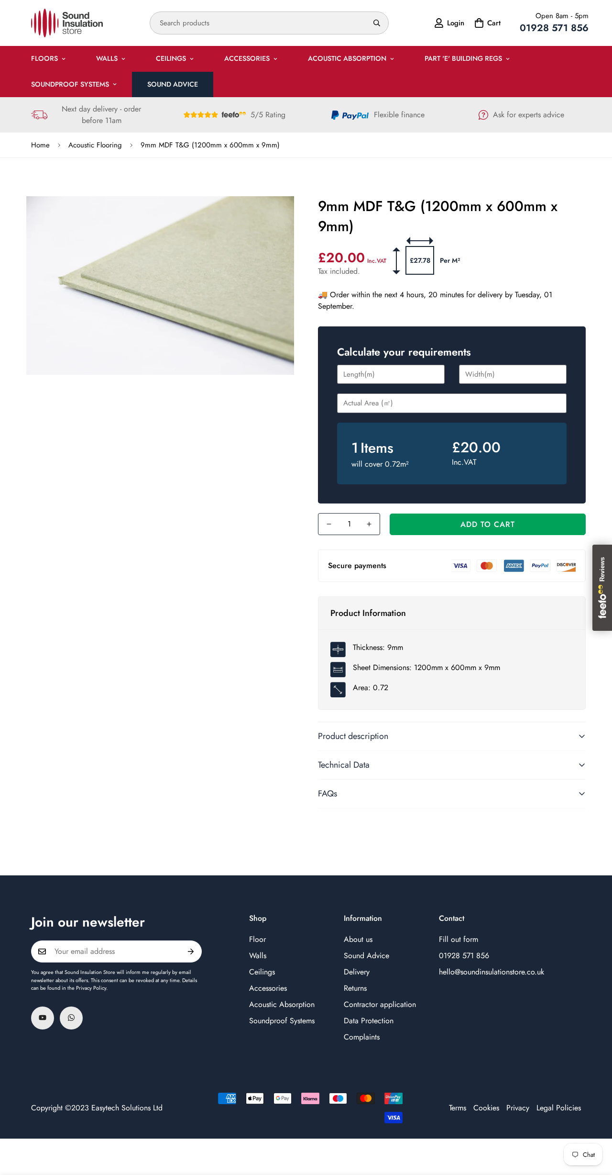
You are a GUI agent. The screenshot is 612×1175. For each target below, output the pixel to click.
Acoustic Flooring (95, 145)
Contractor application (380, 1003)
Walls (107, 58)
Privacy (517, 1107)
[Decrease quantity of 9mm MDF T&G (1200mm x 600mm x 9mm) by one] (328, 524)
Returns (355, 987)
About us (358, 938)
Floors (44, 58)
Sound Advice (172, 84)
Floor (257, 938)
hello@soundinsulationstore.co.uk (491, 971)
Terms (457, 1107)
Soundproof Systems (70, 84)
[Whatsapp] (71, 1017)
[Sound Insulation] (67, 23)
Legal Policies (558, 1107)
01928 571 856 (464, 955)
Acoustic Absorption (347, 58)
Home (40, 145)
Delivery (357, 971)
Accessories (247, 58)
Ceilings (171, 58)
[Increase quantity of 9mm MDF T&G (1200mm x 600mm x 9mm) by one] (369, 524)
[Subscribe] (191, 951)
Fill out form (458, 938)
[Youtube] (42, 1017)
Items (377, 447)
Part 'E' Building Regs (463, 58)
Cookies (486, 1107)
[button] (486, 23)
